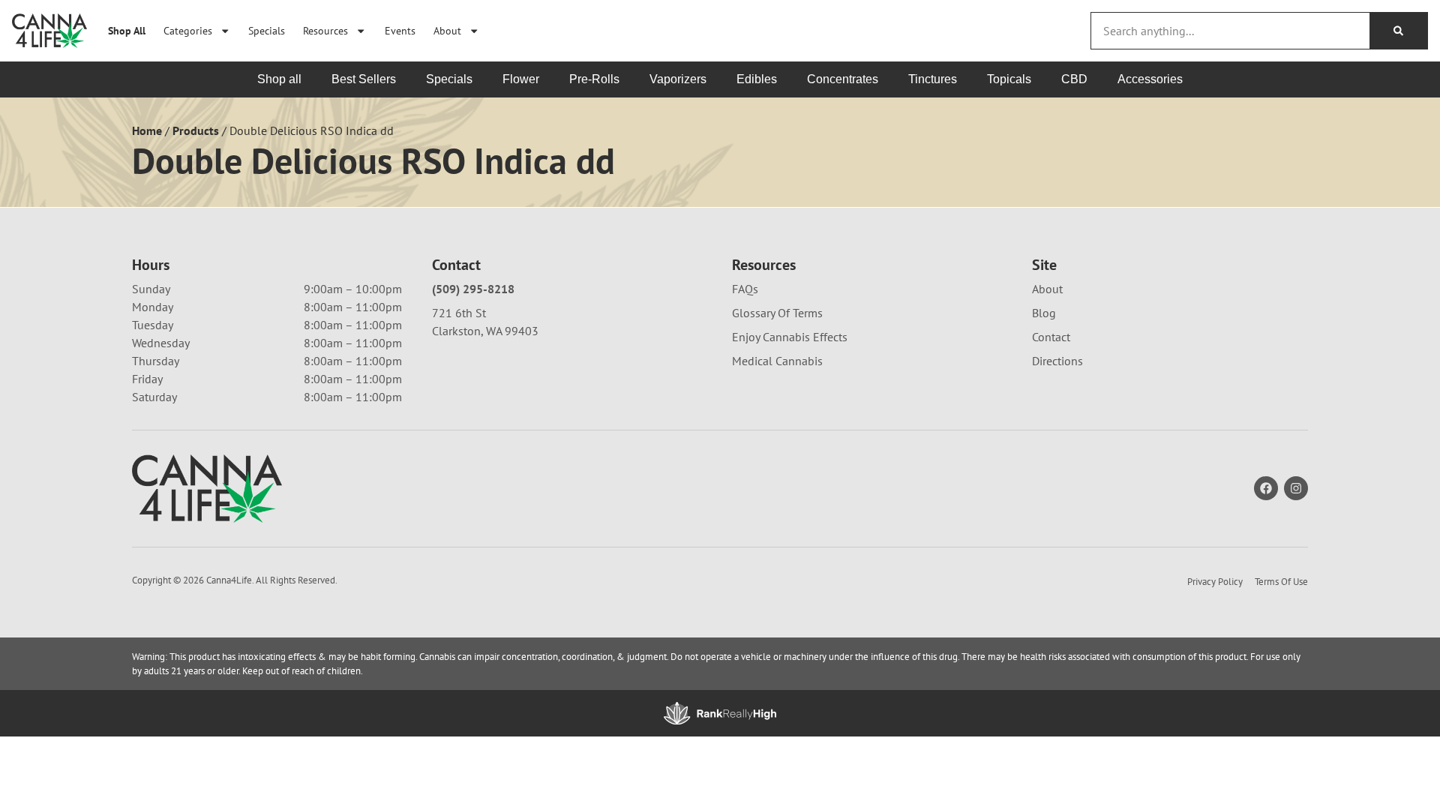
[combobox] (1230, 31)
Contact (1051, 336)
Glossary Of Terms (777, 312)
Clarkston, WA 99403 (485, 330)
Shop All (127, 30)
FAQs (745, 288)
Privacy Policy (1215, 581)
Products (195, 130)
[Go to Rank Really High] (720, 713)
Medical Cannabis (777, 360)
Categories (188, 30)
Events (400, 30)
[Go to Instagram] (1296, 488)
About (447, 30)
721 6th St (459, 312)
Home (147, 130)
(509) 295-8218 (473, 288)
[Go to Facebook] (1266, 488)
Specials (266, 30)
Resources (325, 30)
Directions (1057, 360)
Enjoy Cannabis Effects (790, 336)
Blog (1044, 312)
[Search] (1398, 31)
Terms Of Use (1281, 581)
